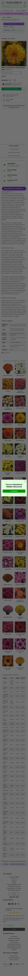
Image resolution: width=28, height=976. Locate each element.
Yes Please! (14, 491)
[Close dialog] (25, 481)
